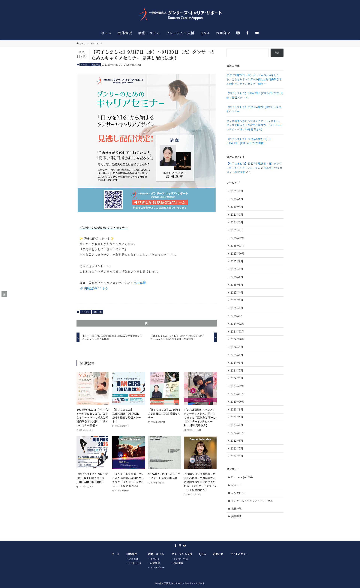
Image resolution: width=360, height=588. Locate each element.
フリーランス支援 (181, 554)
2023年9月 (236, 409)
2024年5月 (236, 370)
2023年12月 (237, 386)
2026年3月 (236, 214)
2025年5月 (236, 284)
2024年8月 (236, 355)
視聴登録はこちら (96, 288)
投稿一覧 (96, 64)
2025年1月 (236, 316)
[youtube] (184, 545)
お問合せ (218, 554)
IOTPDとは (134, 563)
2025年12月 (237, 238)
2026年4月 (236, 206)
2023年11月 (237, 394)
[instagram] (180, 545)
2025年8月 (236, 269)
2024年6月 (236, 362)
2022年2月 (236, 456)
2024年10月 (237, 339)
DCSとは (133, 558)
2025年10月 (237, 253)
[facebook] (175, 545)
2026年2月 (236, 222)
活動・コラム (156, 554)
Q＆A (202, 554)
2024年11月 (237, 331)
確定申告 (178, 563)
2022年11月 (237, 433)
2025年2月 (236, 308)
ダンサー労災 (180, 558)
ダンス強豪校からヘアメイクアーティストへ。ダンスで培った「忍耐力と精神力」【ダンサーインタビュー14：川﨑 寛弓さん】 (254, 125)
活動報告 (236, 516)
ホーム (115, 554)
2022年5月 (236, 448)
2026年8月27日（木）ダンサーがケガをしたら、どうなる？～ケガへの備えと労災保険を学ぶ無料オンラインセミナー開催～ (254, 79)
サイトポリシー (239, 554)
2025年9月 (236, 261)
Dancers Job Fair (242, 477)
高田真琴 (140, 283)
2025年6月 (236, 277)
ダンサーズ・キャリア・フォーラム (252, 501)
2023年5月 (236, 417)
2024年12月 (237, 323)
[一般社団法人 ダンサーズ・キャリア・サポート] (180, 14)
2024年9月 (236, 347)
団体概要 (131, 554)
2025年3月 (236, 300)
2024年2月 (236, 378)
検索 (277, 53)
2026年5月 (236, 199)
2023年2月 (236, 425)
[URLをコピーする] (146, 323)
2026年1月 (236, 230)
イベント (85, 64)
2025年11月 (237, 245)
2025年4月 (236, 292)
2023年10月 (237, 401)
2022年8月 (236, 440)
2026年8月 (236, 191)
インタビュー (239, 493)
